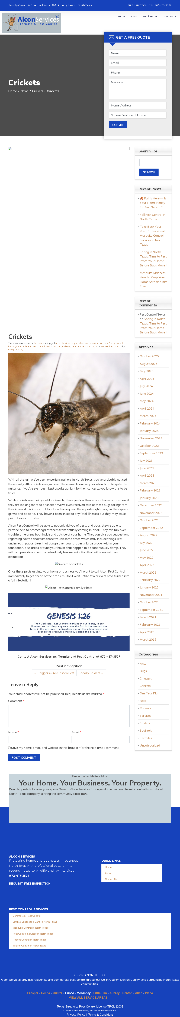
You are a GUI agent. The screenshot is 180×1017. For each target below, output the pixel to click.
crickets (104, 343)
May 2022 (146, 557)
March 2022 (148, 572)
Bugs (143, 671)
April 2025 (147, 378)
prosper (57, 346)
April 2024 (147, 408)
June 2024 (147, 393)
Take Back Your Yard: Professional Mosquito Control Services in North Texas (152, 235)
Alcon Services (62, 343)
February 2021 (150, 624)
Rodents (145, 708)
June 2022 (147, 550)
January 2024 (149, 431)
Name (13, 732)
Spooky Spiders (91, 673)
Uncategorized (150, 745)
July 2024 (146, 386)
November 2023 (151, 438)
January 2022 (149, 587)
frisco (11, 346)
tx (96, 346)
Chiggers (146, 678)
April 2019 (147, 632)
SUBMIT (118, 124)
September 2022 (151, 528)
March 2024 (148, 416)
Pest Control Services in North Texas (33, 933)
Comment (16, 701)
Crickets (38, 343)
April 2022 (147, 565)
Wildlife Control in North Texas (29, 945)
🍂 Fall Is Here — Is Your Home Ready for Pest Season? (153, 202)
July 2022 (146, 542)
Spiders (145, 723)
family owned (116, 343)
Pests (49, 346)
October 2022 (149, 520)
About (134, 16)
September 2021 (151, 609)
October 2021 (149, 602)
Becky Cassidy (15, 349)
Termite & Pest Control (82, 346)
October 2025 (149, 356)
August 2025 (148, 364)
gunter (18, 346)
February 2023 (150, 490)
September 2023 (151, 453)
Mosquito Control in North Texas (31, 927)
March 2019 (148, 639)
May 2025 (146, 371)
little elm (27, 346)
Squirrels (146, 730)
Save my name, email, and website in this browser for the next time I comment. (65, 748)
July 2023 (146, 460)
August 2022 (148, 535)
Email (77, 732)
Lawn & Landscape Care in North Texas (35, 921)
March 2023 (148, 483)
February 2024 (150, 423)
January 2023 (149, 498)
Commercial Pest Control (26, 915)
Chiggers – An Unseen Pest (54, 673)
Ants (143, 663)
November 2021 (151, 595)
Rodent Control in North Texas (29, 939)
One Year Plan (149, 693)
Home (121, 16)
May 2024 (146, 401)
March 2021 (148, 617)
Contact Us (169, 16)
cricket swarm (92, 343)
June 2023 (147, 468)
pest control (39, 346)
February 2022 (150, 580)
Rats (143, 700)
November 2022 (151, 513)
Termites (146, 738)
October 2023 (149, 445)
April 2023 (147, 475)
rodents (66, 346)
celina (81, 343)
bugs (74, 343)
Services (148, 16)
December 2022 (151, 505)
